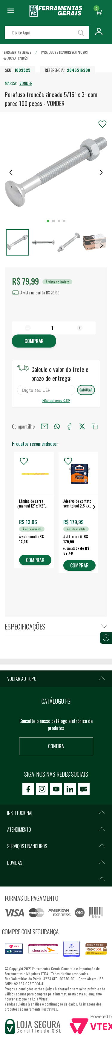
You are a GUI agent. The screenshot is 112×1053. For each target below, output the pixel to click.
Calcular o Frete (46, 390)
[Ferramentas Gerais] (56, 14)
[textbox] (47, 32)
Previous (18, 507)
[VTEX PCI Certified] (14, 946)
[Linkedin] (70, 789)
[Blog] (84, 789)
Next (94, 507)
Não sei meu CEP (56, 401)
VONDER (25, 83)
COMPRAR (35, 560)
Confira (56, 746)
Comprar (34, 341)
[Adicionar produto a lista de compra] (102, 124)
